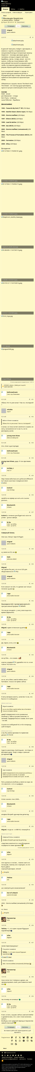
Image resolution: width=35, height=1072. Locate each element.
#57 (33, 942)
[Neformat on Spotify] (18, 1055)
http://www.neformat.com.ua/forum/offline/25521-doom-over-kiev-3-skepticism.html (17, 480)
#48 (33, 747)
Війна (13, 9)
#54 (33, 885)
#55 (33, 900)
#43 (33, 624)
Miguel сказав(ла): (8, 706)
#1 (33, 37)
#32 (33, 416)
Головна (29, 1059)
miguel (5, 22)
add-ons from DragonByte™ (24, 1066)
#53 (33, 859)
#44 (33, 639)
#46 (33, 676)
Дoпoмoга (22, 1059)
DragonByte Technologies (14, 1067)
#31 (33, 399)
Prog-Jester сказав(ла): (9, 949)
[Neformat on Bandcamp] (21, 1055)
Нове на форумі (17, 12)
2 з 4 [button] (18, 26)
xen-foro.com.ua (11, 1068)
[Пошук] (32, 9)
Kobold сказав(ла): (8, 961)
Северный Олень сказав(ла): (11, 837)
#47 (33, 693)
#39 (33, 549)
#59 (33, 996)
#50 (33, 796)
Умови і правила (19, 1057)
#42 (33, 601)
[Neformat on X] (16, 1055)
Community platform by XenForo (17, 1064)
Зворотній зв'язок (7, 1057)
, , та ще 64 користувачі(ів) (14, 386)
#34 (33, 458)
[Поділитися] (30, 37)
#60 (33, 1011)
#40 (33, 564)
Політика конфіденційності (10, 1059)
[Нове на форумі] (28, 9)
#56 (33, 925)
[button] (23, 12)
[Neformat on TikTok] (10, 1055)
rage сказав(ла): (7, 770)
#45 (33, 655)
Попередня (10, 26)
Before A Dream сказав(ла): (10, 420)
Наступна (25, 26)
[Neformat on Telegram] (13, 1055)
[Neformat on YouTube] (8, 1055)
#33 (33, 443)
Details (23, 1067)
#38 (33, 529)
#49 (33, 766)
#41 (33, 583)
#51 (33, 811)
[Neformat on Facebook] (2, 1055)
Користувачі (28, 12)
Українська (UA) (10, 1052)
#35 (33, 475)
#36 (33, 495)
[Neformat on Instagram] (5, 1055)
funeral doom (20, 22)
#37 (33, 512)
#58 (33, 977)
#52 (33, 826)
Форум (5, 9)
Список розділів (6, 12)
